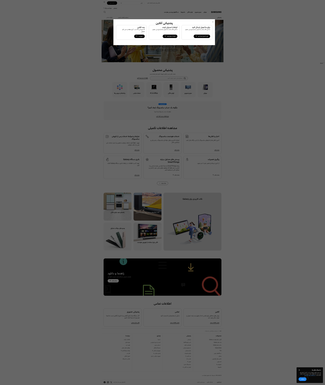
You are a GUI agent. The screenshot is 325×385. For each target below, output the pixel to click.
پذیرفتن (302, 379)
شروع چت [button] (140, 36)
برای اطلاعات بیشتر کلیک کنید (310, 375)
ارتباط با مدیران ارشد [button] (171, 36)
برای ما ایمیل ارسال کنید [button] (203, 36)
